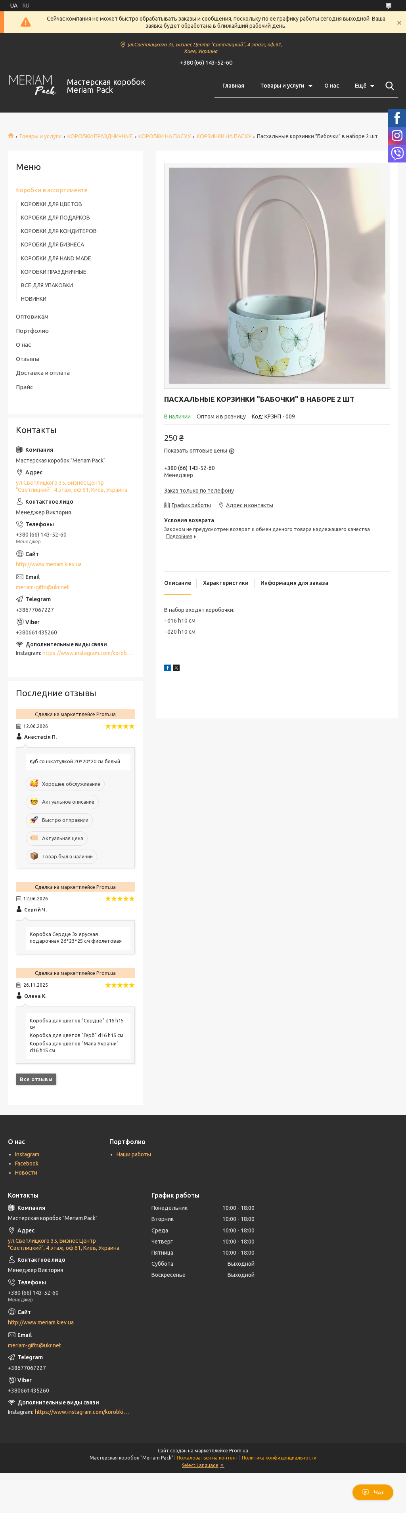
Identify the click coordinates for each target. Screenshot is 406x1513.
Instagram (27, 1154)
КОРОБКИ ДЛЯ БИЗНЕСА (52, 244)
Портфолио (32, 330)
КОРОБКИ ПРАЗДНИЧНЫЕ (100, 136)
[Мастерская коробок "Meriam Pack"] (32, 86)
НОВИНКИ (33, 299)
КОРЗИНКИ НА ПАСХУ (224, 136)
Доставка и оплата (43, 372)
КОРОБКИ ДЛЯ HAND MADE (56, 258)
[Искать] (388, 86)
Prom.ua (238, 1450)
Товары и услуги (282, 85)
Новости (26, 1172)
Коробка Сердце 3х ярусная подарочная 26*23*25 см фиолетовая (76, 937)
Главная (233, 85)
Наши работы (134, 1154)
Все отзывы (36, 1079)
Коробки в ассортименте (52, 190)
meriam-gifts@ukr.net (42, 587)
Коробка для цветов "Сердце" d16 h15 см (77, 1024)
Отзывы (27, 358)
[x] (176, 669)
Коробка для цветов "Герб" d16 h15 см (76, 1035)
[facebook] (167, 669)
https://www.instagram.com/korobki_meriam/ (97, 653)
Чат (379, 1492)
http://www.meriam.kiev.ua (49, 564)
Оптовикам (32, 316)
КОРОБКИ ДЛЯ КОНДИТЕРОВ (59, 231)
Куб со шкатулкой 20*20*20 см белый (75, 761)
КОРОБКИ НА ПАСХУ (164, 136)
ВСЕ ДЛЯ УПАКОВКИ (47, 285)
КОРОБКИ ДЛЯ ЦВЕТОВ (51, 204)
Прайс (24, 387)
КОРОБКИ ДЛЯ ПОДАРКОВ (55, 217)
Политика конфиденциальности (279, 1457)
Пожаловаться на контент (207, 1457)
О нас (331, 85)
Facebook (26, 1163)
